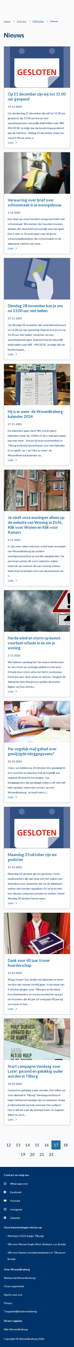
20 (32, 1154)
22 (51, 1154)
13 (18, 1144)
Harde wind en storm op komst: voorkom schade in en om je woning (34, 643)
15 (37, 1144)
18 (65, 1144)
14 (27, 1144)
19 (22, 1154)
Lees (11, 142)
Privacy (8, 1303)
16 (46, 1144)
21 (41, 1154)
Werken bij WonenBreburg (19, 1277)
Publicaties (38, 21)
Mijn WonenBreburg (16, 1329)
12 (8, 1144)
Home (7, 21)
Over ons (21, 21)
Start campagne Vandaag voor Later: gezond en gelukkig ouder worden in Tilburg (35, 1071)
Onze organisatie (14, 1286)
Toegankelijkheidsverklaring (20, 1311)
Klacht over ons (13, 1294)
